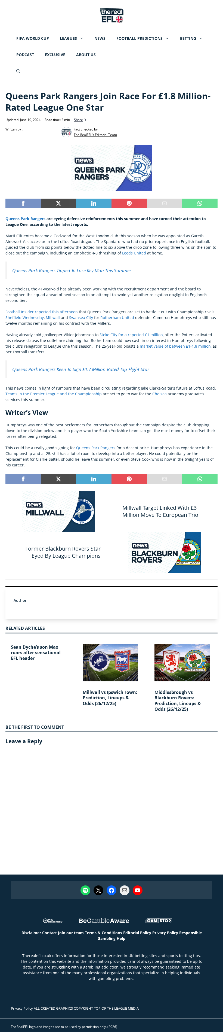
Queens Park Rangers (25, 218)
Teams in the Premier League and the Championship (53, 393)
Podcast (25, 54)
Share (78, 119)
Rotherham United (117, 317)
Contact (49, 932)
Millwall (53, 317)
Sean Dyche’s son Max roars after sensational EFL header (36, 652)
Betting (188, 38)
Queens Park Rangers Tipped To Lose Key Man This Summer (71, 270)
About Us (86, 54)
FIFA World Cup (32, 38)
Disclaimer (31, 932)
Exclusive (55, 54)
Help (121, 938)
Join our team (71, 932)
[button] (18, 71)
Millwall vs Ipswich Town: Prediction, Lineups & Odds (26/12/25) (110, 698)
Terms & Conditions (103, 932)
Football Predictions (139, 38)
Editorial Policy (137, 932)
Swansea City (81, 317)
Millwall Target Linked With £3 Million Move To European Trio (160, 511)
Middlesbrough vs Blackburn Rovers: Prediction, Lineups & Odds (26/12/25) (177, 700)
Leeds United (134, 253)
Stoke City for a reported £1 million (131, 334)
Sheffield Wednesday (24, 317)
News (100, 38)
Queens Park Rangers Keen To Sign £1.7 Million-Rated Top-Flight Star (80, 369)
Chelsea (159, 393)
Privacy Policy (165, 932)
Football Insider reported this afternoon (41, 311)
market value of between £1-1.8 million (175, 346)
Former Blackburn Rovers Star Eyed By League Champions (63, 552)
